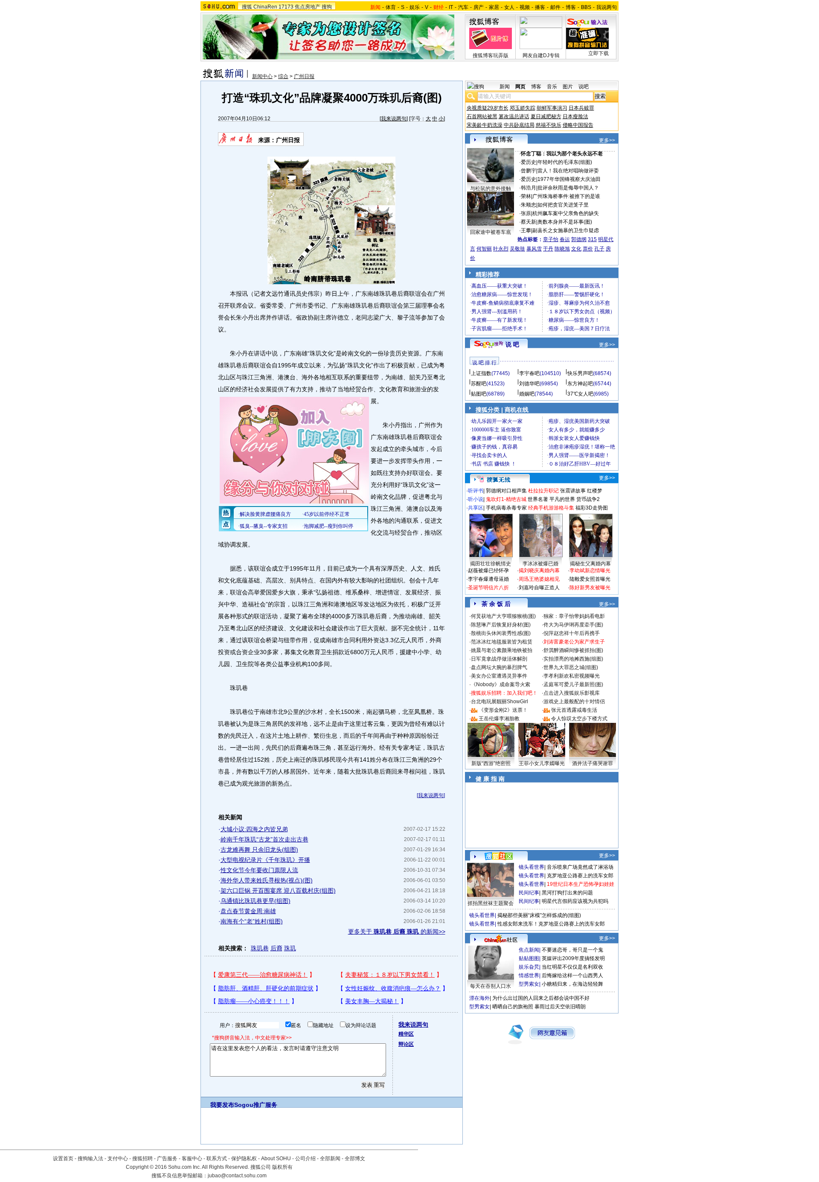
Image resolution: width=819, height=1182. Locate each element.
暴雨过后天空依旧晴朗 (560, 1007)
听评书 (475, 491)
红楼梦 (594, 491)
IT (451, 7)
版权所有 (282, 1167)
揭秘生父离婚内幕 (590, 564)
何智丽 (484, 249)
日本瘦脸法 (575, 116)
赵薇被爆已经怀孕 (488, 571)
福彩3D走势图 (591, 508)
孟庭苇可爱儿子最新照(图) (573, 684)
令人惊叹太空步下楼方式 (579, 719)
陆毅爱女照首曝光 (589, 579)
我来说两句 (394, 119)
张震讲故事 (573, 491)
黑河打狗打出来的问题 (567, 893)
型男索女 (529, 984)
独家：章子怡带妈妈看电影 (574, 616)
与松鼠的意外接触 (490, 189)
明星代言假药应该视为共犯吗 (575, 901)
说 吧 (512, 344)
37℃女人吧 (580, 394)
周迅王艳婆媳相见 (539, 579)
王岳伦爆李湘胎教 (499, 719)
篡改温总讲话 (514, 116)
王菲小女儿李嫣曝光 (542, 763)
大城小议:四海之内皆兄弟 (254, 829)
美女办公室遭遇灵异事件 (499, 676)
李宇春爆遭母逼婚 (488, 579)
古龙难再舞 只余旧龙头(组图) (259, 849)
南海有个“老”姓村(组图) (252, 921)
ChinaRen (265, 7)
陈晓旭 (562, 249)
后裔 (276, 948)
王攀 (526, 230)
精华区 (406, 1034)
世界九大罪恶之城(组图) (570, 667)
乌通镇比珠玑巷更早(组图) (255, 900)
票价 (588, 249)
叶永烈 (500, 249)
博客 (571, 7)
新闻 (505, 87)
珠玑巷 (260, 948)
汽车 (463, 7)
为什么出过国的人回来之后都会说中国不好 (541, 998)
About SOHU (276, 1159)
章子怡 (550, 239)
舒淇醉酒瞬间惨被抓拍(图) (573, 650)
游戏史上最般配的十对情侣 (574, 702)
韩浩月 (528, 188)
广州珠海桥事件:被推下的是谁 (566, 196)
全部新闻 (330, 1159)
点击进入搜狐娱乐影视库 (571, 693)
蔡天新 (528, 222)
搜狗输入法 (90, 1159)
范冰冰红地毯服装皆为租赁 (501, 642)
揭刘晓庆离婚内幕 (539, 571)
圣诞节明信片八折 (488, 588)
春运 (565, 239)
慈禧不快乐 (548, 125)
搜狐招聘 (142, 1159)
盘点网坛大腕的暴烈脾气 (499, 667)
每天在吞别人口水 (490, 986)
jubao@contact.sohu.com (237, 1176)
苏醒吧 (478, 384)
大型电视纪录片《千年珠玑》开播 (265, 859)
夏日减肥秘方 (546, 116)
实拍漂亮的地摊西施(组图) (573, 659)
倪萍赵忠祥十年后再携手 (571, 633)
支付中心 (117, 1159)
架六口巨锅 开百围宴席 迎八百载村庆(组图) (278, 890)
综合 (283, 76)
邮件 (555, 7)
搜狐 (247, 7)
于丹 (548, 249)
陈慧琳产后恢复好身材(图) (501, 625)
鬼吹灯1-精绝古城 (506, 499)
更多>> (607, 140)
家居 (494, 7)
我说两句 (606, 7)
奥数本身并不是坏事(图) (564, 222)
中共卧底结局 (519, 125)
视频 (525, 7)
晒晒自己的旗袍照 (512, 1007)
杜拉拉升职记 (543, 491)
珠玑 (290, 948)
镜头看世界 (531, 867)
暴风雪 (534, 249)
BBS (586, 7)
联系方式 (216, 1159)
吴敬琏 (517, 249)
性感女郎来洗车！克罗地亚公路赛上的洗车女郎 (551, 924)
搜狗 (327, 7)
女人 (509, 7)
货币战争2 (588, 499)
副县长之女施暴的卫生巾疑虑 (565, 230)
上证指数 (481, 373)
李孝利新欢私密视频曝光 (571, 676)
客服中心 (192, 1159)
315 (592, 239)
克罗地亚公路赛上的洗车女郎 (580, 876)
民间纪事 (529, 893)
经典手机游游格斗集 (551, 508)
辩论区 (406, 1044)
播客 (540, 7)
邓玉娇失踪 (522, 108)
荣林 (526, 196)
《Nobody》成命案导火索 (500, 684)
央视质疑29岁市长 (487, 108)
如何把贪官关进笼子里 (563, 205)
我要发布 (222, 1104)
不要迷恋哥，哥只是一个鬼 (572, 950)
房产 (478, 7)
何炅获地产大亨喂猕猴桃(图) (503, 616)
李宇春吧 (529, 373)
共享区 (475, 508)
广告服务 (167, 1159)
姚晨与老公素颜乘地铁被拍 (501, 650)
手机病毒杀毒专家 (506, 508)
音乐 (552, 87)
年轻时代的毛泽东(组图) (564, 162)
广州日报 (304, 76)
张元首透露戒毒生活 (574, 710)
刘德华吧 (529, 384)
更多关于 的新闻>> (396, 931)
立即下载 (598, 53)
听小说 (475, 499)
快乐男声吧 (580, 373)
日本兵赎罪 (581, 108)
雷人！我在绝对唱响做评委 (568, 171)
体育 (391, 7)
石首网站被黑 (482, 116)
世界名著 (538, 499)
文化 (576, 249)
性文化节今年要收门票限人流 (259, 870)
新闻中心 (262, 76)
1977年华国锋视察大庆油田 (569, 179)
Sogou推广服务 (255, 1104)
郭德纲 (579, 239)
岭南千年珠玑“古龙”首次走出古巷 (264, 839)
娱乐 (415, 7)
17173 (286, 7)
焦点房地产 (307, 7)
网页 (520, 87)
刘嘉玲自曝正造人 (539, 588)
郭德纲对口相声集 (506, 491)
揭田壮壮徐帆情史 (490, 564)
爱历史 (528, 162)
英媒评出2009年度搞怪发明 (573, 958)
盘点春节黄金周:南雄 (248, 911)
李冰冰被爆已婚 (540, 564)
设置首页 (63, 1159)
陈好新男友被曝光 (589, 588)
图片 (568, 87)
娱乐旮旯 (529, 967)
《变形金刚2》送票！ (503, 710)
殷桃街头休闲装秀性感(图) (501, 633)
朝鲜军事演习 (552, 108)
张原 (526, 213)
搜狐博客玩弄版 (490, 55)
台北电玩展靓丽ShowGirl (499, 702)
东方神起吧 (580, 384)
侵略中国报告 (578, 125)
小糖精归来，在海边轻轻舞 (572, 984)
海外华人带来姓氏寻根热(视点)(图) (267, 880)
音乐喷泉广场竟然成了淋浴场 (580, 867)
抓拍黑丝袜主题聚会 (491, 903)
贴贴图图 (529, 958)
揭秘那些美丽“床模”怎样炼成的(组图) (539, 915)
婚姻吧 (526, 394)
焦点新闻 (529, 950)
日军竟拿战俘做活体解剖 (499, 659)
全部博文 (355, 1159)
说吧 (583, 87)
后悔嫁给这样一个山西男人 (572, 975)
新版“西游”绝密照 (491, 763)
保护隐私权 (244, 1159)
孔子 (599, 249)
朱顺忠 (528, 205)
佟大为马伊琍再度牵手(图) (573, 625)
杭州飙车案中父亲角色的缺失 (565, 213)
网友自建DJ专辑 (541, 55)
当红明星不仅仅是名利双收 (572, 967)
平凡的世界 (562, 499)
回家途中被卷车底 (490, 232)
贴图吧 (478, 394)
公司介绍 (305, 1159)
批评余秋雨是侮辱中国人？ (568, 188)
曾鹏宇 (528, 171)
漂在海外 (479, 998)
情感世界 (529, 975)
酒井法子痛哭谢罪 (592, 763)
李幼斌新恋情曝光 (589, 571)
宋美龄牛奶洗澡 (484, 125)
